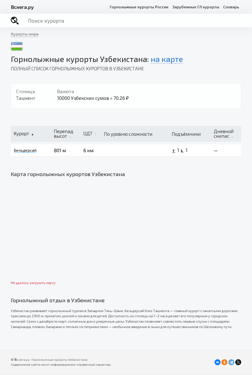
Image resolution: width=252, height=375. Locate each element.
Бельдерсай (25, 150)
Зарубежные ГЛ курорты (195, 6)
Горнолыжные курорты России (139, 6)
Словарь (231, 6)
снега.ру (22, 7)
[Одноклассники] (224, 362)
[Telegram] (231, 362)
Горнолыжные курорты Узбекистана (59, 359)
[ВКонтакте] (217, 362)
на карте (167, 58)
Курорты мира (24, 33)
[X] (238, 362)
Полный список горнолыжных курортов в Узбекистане (77, 68)
